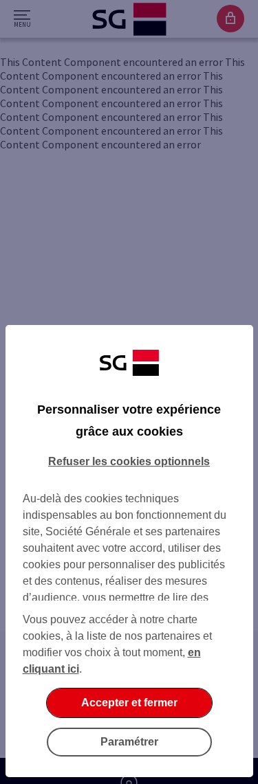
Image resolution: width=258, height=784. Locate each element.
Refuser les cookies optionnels (129, 461)
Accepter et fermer (129, 702)
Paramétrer (129, 742)
